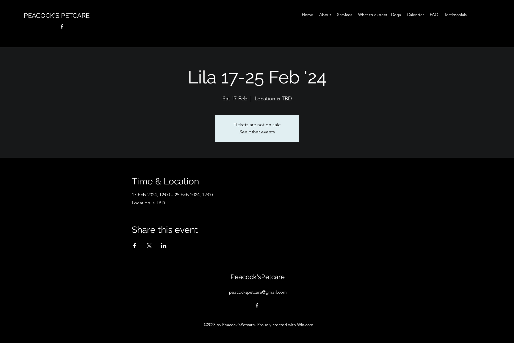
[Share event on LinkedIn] (164, 245)
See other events (257, 132)
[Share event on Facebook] (134, 245)
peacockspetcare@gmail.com (258, 292)
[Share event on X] (149, 245)
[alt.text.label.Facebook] (62, 26)
